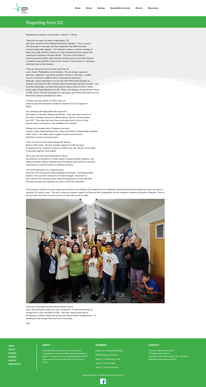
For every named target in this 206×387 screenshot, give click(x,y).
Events (139, 8)
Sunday (101, 8)
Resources (153, 8)
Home (77, 8)
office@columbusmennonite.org (162, 359)
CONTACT (153, 345)
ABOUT (11, 349)
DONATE (12, 357)
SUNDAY (12, 353)
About (89, 8)
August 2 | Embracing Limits (107, 359)
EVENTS (12, 360)
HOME (11, 346)
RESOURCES (14, 364)
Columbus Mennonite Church (161, 350)
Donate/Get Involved (120, 8)
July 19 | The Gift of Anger (107, 367)
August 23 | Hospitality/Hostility (109, 350)
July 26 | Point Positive (105, 363)
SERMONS (101, 345)
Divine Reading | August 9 (106, 355)
